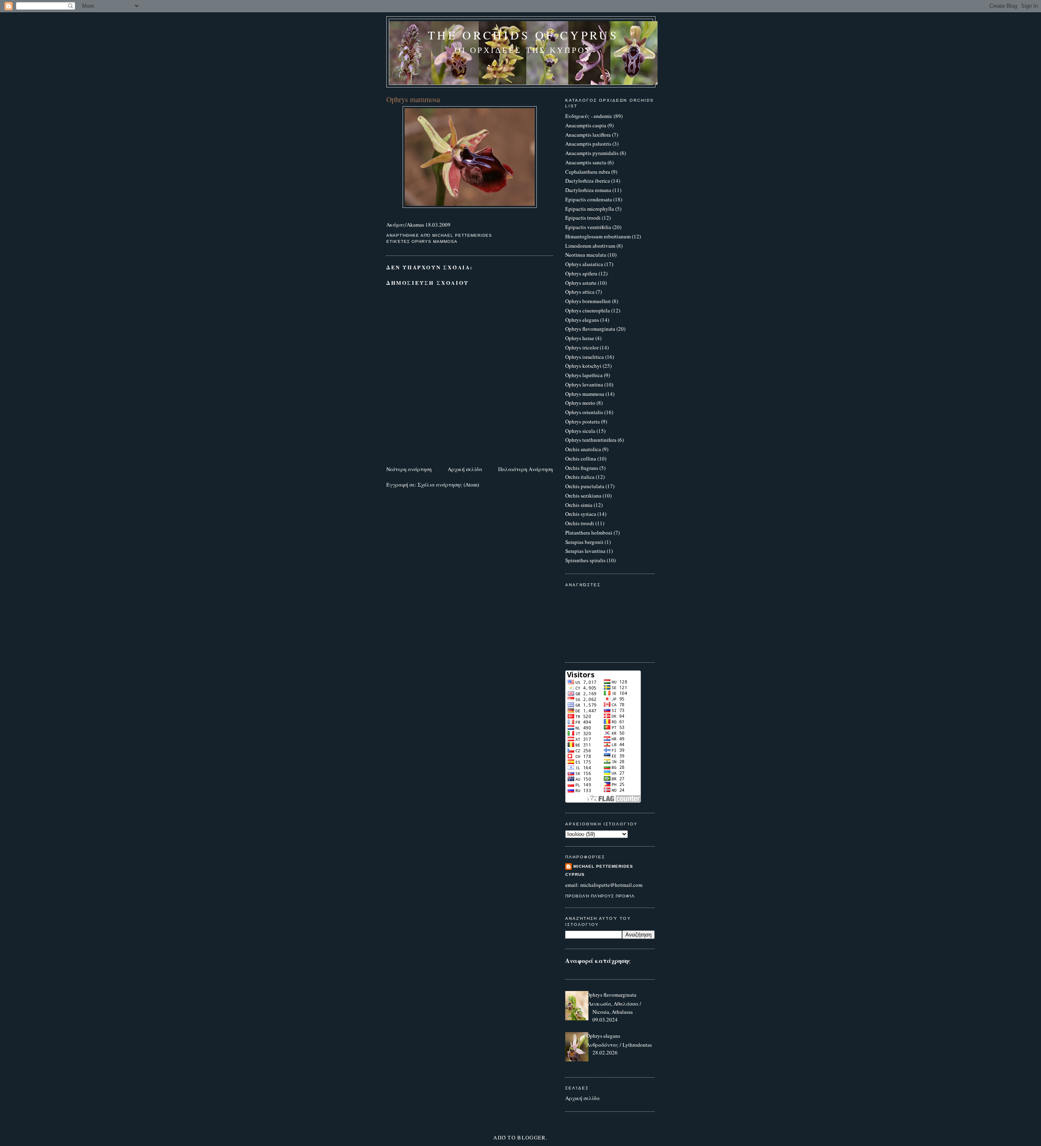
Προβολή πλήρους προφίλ (600, 896)
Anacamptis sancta (585, 162)
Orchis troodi (579, 523)
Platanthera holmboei (588, 532)
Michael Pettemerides (603, 866)
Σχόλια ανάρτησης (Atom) (448, 484)
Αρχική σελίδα (465, 469)
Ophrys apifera (581, 273)
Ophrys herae (579, 338)
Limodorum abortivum (590, 245)
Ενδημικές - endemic (588, 116)
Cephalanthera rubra (587, 171)
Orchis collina (580, 458)
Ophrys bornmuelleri (588, 301)
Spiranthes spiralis (585, 560)
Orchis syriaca (580, 513)
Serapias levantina (585, 550)
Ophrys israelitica (584, 356)
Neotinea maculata (585, 254)
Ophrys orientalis (584, 412)
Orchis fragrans (581, 467)
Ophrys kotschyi (583, 365)
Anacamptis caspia (585, 125)
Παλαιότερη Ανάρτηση (525, 469)
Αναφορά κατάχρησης (598, 960)
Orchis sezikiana (583, 495)
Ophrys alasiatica (584, 264)
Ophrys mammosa (434, 241)
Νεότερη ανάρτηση (409, 469)
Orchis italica (580, 476)
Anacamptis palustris (588, 143)
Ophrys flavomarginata (590, 328)
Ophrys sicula (580, 430)
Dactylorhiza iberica (587, 180)
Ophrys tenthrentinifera (590, 439)
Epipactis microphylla (589, 208)
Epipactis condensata (588, 199)
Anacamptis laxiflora (588, 134)
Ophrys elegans (582, 319)
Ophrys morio (580, 402)
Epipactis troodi (583, 217)
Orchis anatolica (583, 449)
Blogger (531, 1137)
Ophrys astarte (581, 282)
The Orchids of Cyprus (523, 35)
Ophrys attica (580, 291)
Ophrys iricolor (582, 347)
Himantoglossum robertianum (598, 236)
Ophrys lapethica (584, 375)
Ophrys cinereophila (587, 310)
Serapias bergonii (584, 542)
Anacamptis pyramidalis (592, 153)
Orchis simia (578, 505)
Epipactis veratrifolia (588, 227)
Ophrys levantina (584, 384)
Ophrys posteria (582, 421)
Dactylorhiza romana (588, 190)
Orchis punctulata (584, 486)
